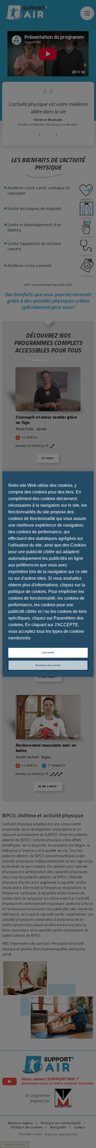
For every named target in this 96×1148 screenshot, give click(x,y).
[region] (48, 574)
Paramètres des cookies (48, 665)
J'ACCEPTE (48, 652)
